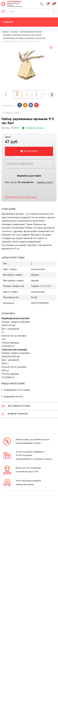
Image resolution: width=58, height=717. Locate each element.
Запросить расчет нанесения (21, 197)
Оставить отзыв (10, 112)
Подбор (8, 22)
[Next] (51, 94)
